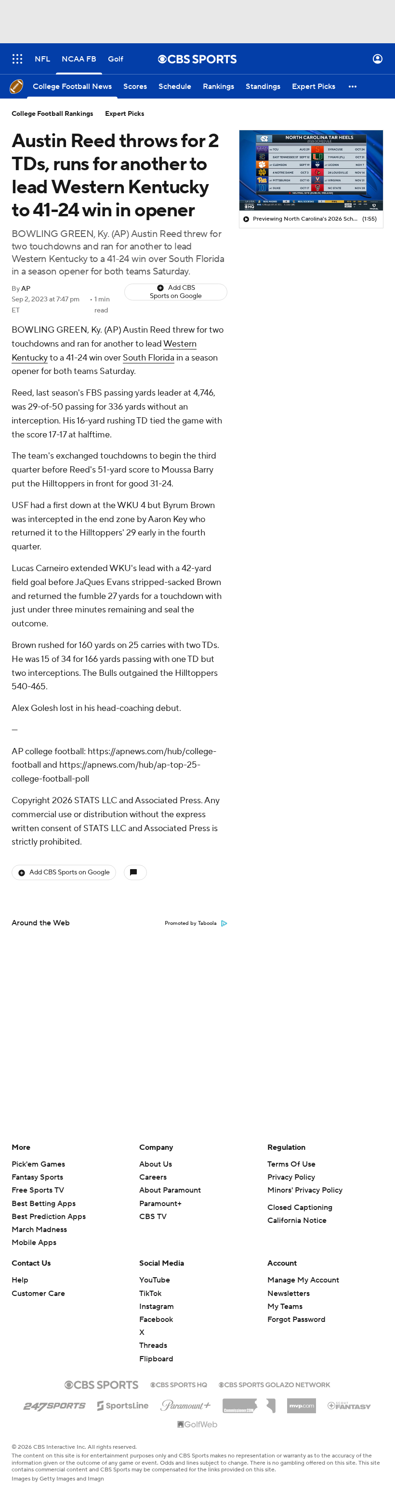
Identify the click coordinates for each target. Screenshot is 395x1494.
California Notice (297, 1220)
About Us (155, 1164)
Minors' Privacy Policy (304, 1190)
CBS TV (153, 1216)
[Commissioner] (249, 1402)
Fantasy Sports (37, 1177)
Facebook (156, 1319)
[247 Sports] (54, 1404)
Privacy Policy (291, 1177)
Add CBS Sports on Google (176, 292)
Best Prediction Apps (49, 1216)
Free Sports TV (38, 1190)
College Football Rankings (52, 114)
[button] (17, 59)
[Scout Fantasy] (350, 1405)
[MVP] (301, 1402)
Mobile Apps (34, 1242)
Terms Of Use (291, 1164)
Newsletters (288, 1293)
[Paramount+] (185, 1403)
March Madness (39, 1229)
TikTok (150, 1293)
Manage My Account (303, 1280)
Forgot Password (296, 1319)
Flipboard (156, 1359)
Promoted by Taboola (191, 923)
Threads (153, 1345)
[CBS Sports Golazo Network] (274, 1384)
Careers (153, 1177)
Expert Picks (125, 114)
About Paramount (170, 1190)
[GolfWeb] (197, 1425)
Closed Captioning (299, 1207)
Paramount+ (160, 1203)
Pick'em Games (38, 1164)
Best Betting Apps (44, 1203)
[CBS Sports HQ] (178, 1384)
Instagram (156, 1306)
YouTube (154, 1280)
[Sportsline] (123, 1404)
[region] (311, 170)
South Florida (148, 357)
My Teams (285, 1306)
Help (20, 1280)
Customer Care (38, 1293)
